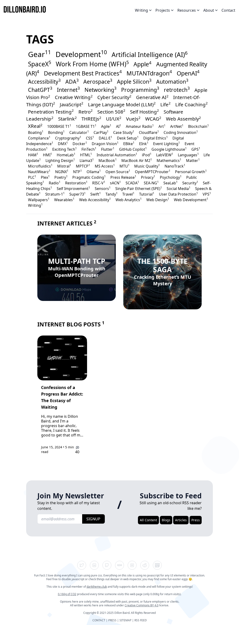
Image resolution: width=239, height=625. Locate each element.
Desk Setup (128, 138)
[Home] (26, 9)
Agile (106, 126)
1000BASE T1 (59, 126)
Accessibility (44, 82)
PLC (32, 177)
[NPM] (119, 565)
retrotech (177, 89)
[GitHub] (106, 565)
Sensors (103, 188)
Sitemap (125, 620)
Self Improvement (73, 188)
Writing (35, 205)
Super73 (77, 194)
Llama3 (87, 160)
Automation (172, 82)
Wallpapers (38, 199)
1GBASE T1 (86, 126)
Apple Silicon (134, 82)
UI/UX (113, 118)
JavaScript (71, 104)
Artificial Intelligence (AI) (150, 54)
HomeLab (66, 154)
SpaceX (39, 63)
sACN (115, 183)
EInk (143, 143)
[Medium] (132, 565)
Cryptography (68, 138)
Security (190, 183)
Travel (128, 194)
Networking (100, 89)
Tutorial (146, 194)
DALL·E (105, 138)
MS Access (105, 166)
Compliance (39, 138)
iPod (146, 154)
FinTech (88, 149)
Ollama (94, 171)
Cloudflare (149, 132)
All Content (148, 520)
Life (165, 104)
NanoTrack (175, 166)
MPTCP (83, 166)
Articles (181, 520)
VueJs (133, 118)
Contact (228, 10)
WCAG (153, 118)
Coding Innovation (181, 132)
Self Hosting (144, 111)
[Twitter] (81, 565)
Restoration (76, 183)
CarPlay (101, 132)
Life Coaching (191, 104)
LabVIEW (164, 154)
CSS (90, 138)
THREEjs (91, 118)
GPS (195, 149)
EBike (128, 143)
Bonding (56, 132)
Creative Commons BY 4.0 (141, 605)
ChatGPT (40, 89)
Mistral (64, 166)
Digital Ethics (155, 138)
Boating (35, 132)
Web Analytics (129, 199)
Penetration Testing (51, 111)
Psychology (171, 177)
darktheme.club (97, 587)
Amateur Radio (140, 126)
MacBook (107, 160)
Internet (68, 89)
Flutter (107, 149)
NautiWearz (39, 171)
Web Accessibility (95, 199)
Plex (45, 177)
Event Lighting (166, 143)
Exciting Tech (64, 149)
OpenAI (188, 72)
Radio (54, 183)
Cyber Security (114, 97)
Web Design (157, 199)
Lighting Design (60, 160)
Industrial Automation (117, 154)
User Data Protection (178, 194)
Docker (80, 143)
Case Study (123, 132)
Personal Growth (191, 171)
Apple (142, 64)
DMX (63, 143)
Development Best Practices (83, 72)
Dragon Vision (105, 143)
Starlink (67, 118)
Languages (188, 154)
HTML (86, 154)
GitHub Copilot (133, 149)
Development (81, 53)
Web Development (191, 199)
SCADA (132, 183)
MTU (125, 166)
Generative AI (152, 97)
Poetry (61, 177)
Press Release (123, 177)
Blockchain (198, 126)
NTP (77, 171)
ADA (72, 82)
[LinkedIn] (94, 565)
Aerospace (97, 82)
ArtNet (176, 126)
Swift (95, 194)
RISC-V (98, 183)
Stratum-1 (55, 194)
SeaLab (170, 183)
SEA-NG (151, 183)
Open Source (117, 171)
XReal (35, 125)
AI (118, 126)
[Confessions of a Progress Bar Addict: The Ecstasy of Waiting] (62, 358)
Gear (39, 53)
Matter (193, 160)
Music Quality (147, 166)
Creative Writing (74, 97)
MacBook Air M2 (136, 160)
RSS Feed (140, 620)
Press (195, 520)
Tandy (111, 194)
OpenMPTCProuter (152, 171)
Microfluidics (40, 166)
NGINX (61, 171)
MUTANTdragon (149, 72)
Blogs (166, 520)
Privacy (148, 177)
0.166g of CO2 (67, 594)
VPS (207, 194)
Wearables (64, 199)
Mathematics (169, 160)
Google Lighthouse (169, 149)
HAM (33, 154)
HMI (47, 154)
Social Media (178, 188)
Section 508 (111, 111)
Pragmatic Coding (89, 177)
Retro (85, 111)
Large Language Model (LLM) (122, 104)
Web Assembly (183, 118)
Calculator (79, 132)
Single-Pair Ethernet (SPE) (138, 188)
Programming (140, 89)
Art (161, 126)
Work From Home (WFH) (92, 63)
